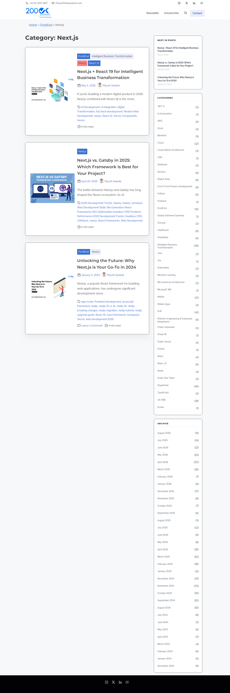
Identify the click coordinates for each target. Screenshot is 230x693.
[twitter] (187, 3)
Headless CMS (133, 216)
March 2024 (163, 644)
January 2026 (164, 484)
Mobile (160, 296)
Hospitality (162, 237)
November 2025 (165, 498)
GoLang (161, 222)
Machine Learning (166, 275)
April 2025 (162, 549)
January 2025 (164, 571)
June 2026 (162, 447)
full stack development (109, 111)
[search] (185, 13)
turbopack (133, 314)
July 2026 (162, 440)
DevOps (161, 172)
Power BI (161, 334)
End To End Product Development (174, 186)
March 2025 (163, 556)
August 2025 (164, 520)
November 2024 (165, 586)
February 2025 (165, 564)
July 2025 (162, 527)
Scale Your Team (166, 378)
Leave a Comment (91, 325)
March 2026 (163, 469)
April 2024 (162, 637)
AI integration (108, 107)
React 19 (107, 115)
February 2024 (165, 651)
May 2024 (162, 629)
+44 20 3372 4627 (38, 3)
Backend (161, 135)
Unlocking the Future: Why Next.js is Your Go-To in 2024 (175, 79)
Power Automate (165, 327)
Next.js (82, 63)
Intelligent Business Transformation (112, 56)
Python (161, 349)
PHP (159, 311)
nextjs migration (108, 310)
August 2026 (164, 433)
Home (33, 24)
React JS (94, 63)
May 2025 (162, 542)
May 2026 (162, 455)
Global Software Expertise (170, 215)
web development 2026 (100, 319)
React (160, 356)
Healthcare (163, 230)
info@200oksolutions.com (68, 3)
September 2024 (166, 600)
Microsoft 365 (164, 289)
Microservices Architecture (170, 282)
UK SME (161, 400)
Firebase (161, 201)
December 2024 (165, 578)
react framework (116, 314)
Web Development (132, 220)
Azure (160, 128)
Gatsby (117, 203)
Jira (159, 260)
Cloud (160, 142)
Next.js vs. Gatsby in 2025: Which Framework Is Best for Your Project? (107, 167)
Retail (160, 371)
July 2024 (162, 615)
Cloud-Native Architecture (170, 150)
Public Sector (164, 341)
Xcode (160, 407)
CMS (159, 157)
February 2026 (165, 476)
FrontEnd (46, 24)
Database (162, 164)
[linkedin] (194, 3)
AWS (159, 121)
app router (87, 301)
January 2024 (164, 658)
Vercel (80, 120)
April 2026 (162, 462)
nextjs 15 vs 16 (107, 306)
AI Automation (164, 113)
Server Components (125, 115)
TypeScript (163, 392)
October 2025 (164, 506)
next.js (97, 115)
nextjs (94, 306)
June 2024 (162, 622)
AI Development (90, 107)
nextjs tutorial (126, 310)
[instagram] (179, 3)
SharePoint (163, 385)
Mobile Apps (163, 304)
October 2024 (164, 593)
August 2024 (164, 607)
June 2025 (162, 535)
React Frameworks (109, 220)
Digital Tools (163, 179)
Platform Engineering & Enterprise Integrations (174, 320)
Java (159, 253)
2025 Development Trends (96, 203)
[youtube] (202, 3)
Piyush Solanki (111, 85)
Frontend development (108, 301)
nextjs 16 (122, 306)
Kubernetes (163, 267)
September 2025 (166, 513)
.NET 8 (160, 106)
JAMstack (82, 220)
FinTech (161, 193)
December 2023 (165, 666)
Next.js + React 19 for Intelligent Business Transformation (178, 49)
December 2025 (165, 491)
